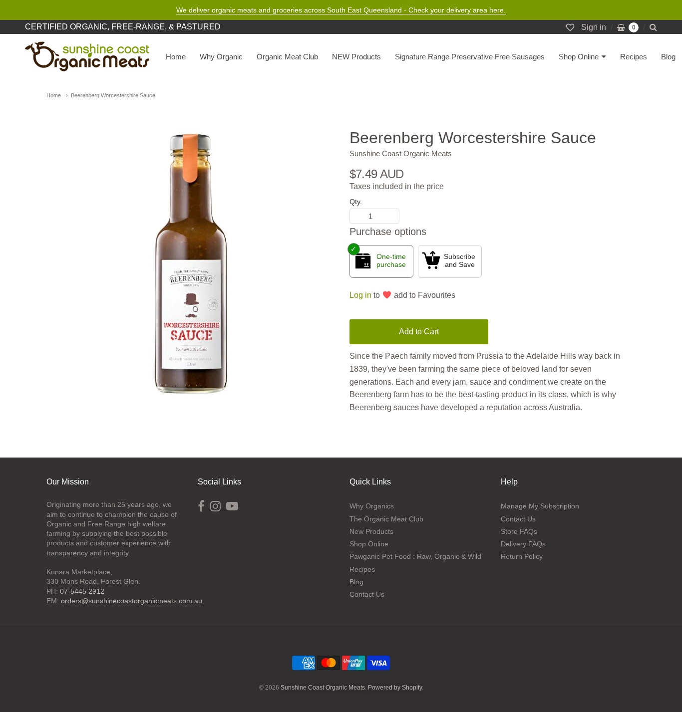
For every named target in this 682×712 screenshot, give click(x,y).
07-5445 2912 (82, 591)
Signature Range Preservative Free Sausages (470, 56)
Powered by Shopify (395, 687)
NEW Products (356, 56)
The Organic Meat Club (386, 519)
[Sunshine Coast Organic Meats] (87, 56)
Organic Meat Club (287, 56)
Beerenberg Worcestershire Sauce (113, 95)
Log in (360, 295)
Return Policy (522, 556)
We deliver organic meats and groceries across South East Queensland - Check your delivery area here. (341, 10)
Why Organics (371, 506)
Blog (668, 56)
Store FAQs (519, 531)
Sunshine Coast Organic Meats (400, 153)
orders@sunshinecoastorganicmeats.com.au (131, 601)
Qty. (355, 202)
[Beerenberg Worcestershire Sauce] (189, 272)
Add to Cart (419, 331)
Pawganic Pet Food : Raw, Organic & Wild (415, 556)
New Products (371, 531)
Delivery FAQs (523, 544)
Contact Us (366, 594)
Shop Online (579, 56)
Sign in (593, 27)
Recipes (633, 56)
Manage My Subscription (540, 506)
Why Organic (221, 56)
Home (176, 56)
